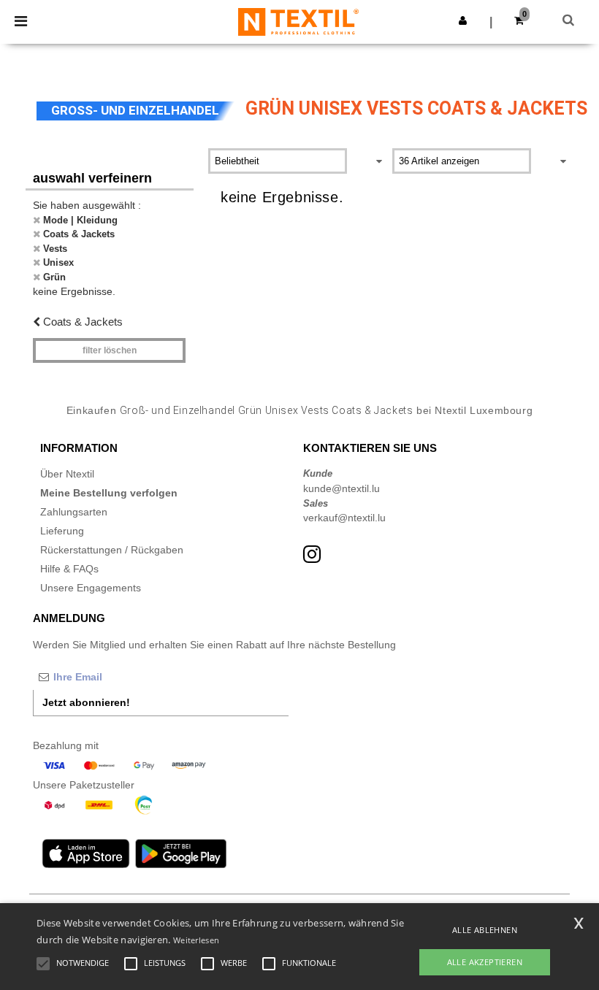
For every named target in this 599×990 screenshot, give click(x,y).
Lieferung (62, 531)
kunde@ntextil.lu (341, 488)
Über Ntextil (67, 474)
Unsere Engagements (90, 588)
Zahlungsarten (73, 512)
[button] (463, 20)
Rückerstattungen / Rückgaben (111, 550)
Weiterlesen (196, 940)
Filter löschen (110, 350)
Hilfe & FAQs (69, 569)
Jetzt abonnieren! (86, 702)
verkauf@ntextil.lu (344, 517)
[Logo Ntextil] (298, 21)
